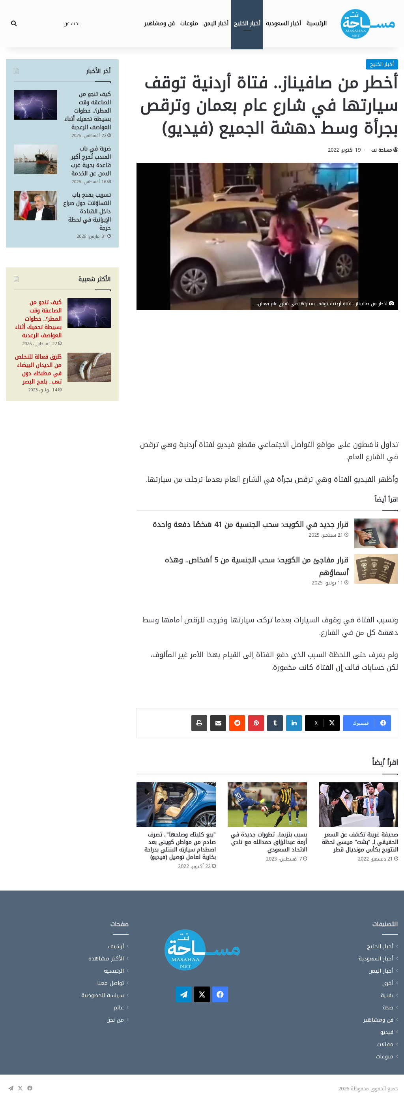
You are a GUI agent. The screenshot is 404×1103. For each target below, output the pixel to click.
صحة (388, 1007)
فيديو (386, 1032)
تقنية (387, 995)
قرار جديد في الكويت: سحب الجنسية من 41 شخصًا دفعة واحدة (250, 524)
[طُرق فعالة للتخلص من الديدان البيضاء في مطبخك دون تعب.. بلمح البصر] (89, 367)
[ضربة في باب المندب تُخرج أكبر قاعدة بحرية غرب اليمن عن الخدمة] (35, 159)
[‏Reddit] (237, 723)
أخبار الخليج (247, 23)
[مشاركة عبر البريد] (218, 723)
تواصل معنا (110, 983)
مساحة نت (381, 150)
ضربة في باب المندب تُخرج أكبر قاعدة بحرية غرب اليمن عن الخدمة (91, 161)
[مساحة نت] (367, 23)
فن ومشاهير (159, 23)
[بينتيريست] (256, 723)
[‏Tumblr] (275, 723)
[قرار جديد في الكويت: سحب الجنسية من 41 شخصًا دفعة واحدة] (376, 533)
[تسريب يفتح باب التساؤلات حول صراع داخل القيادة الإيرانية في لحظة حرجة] (35, 205)
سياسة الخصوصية (102, 995)
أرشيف (116, 946)
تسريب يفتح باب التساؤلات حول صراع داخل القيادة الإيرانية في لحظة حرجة (87, 211)
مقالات (385, 1044)
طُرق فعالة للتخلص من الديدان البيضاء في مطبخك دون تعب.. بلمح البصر (38, 369)
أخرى (387, 983)
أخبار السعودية (283, 23)
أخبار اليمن (216, 23)
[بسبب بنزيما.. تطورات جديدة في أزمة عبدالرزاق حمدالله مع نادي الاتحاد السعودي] (267, 804)
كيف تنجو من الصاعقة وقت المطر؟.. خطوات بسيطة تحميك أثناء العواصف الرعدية (87, 111)
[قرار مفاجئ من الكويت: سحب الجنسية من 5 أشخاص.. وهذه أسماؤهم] (376, 569)
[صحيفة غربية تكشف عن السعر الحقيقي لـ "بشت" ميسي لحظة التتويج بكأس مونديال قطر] (358, 804)
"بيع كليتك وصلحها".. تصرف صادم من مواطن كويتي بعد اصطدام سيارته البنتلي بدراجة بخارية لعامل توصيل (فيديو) (180, 845)
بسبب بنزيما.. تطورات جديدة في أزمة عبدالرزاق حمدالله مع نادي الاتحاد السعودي (269, 842)
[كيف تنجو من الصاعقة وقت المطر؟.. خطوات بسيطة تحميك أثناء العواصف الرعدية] (35, 105)
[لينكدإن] (294, 723)
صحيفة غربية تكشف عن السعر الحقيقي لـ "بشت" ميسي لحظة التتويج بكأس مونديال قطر (360, 842)
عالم (119, 1008)
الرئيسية (317, 23)
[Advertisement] (267, 380)
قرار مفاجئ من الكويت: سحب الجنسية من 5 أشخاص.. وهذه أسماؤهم (256, 566)
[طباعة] (199, 723)
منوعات (189, 23)
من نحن (115, 1020)
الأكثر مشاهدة (106, 959)
